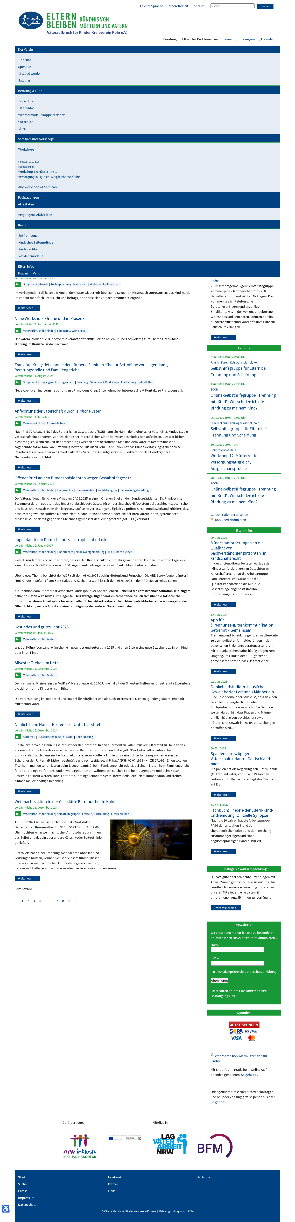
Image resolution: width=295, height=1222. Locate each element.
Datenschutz (27, 1204)
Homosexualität (85, 490)
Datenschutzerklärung (260, 971)
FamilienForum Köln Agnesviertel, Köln (235, 362)
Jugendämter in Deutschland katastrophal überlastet (62, 539)
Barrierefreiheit (177, 6)
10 (75, 901)
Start (21, 1177)
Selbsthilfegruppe (69, 814)
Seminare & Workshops (71, 331)
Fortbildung (129, 382)
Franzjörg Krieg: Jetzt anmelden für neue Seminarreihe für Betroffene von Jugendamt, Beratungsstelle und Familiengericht (91, 367)
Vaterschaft (30, 423)
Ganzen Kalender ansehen (229, 514)
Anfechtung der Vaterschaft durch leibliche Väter (58, 411)
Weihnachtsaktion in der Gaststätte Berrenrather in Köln (64, 801)
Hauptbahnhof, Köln (223, 450)
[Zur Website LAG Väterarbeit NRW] (170, 1145)
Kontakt (198, 6)
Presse (22, 1191)
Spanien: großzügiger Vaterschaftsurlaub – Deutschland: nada (241, 759)
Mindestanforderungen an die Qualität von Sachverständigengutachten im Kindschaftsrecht (238, 550)
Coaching (83, 382)
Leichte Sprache (151, 6)
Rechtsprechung (61, 284)
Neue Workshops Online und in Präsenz (49, 318)
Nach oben (204, 1177)
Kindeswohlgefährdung (103, 284)
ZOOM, (215, 389)
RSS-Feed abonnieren (230, 520)
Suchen (265, 6)
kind (42, 423)
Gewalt (44, 284)
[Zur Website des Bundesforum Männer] (215, 1145)
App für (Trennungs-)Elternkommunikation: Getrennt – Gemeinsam (243, 625)
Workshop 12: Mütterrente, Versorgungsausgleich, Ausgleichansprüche (234, 462)
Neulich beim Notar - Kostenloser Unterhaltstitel (57, 724)
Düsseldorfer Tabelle (51, 737)
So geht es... (249, 1074)
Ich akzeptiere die (247, 971)
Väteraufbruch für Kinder (39, 331)
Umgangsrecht (248, 39)
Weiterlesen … (27, 308)
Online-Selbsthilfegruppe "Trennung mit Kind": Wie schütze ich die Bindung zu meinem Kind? (243, 401)
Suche (22, 1184)
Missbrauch (80, 284)
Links (111, 1191)
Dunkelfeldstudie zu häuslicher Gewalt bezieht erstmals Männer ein (242, 689)
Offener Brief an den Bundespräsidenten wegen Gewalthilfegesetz (73, 478)
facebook (115, 1177)
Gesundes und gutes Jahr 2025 (42, 627)
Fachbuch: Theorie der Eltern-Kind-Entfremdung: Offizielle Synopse (242, 812)
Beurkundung (84, 737)
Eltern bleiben (56, 423)
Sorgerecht (228, 39)
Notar (70, 737)
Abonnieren (219, 980)
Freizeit (87, 814)
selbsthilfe (145, 382)
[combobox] (232, 5)
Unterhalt (29, 737)
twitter (113, 1184)
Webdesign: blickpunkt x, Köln (176, 1211)
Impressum (26, 1198)
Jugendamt (268, 39)
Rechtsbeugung (108, 490)
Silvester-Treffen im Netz (36, 663)
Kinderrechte (65, 490)
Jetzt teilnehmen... (225, 908)
